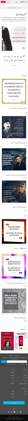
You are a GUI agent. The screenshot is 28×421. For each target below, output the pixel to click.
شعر (17, 7)
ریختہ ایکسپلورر (12, 383)
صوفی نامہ (25, 391)
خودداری (25, 139)
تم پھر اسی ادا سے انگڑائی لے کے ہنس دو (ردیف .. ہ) (17, 283)
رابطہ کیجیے (12, 378)
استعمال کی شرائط (13, 416)
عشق (14, 65)
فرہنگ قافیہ (25, 375)
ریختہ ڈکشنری (12, 394)
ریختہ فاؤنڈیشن (12, 372)
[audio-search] (2, 5)
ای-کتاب (9, 7)
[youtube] (14, 412)
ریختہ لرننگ (25, 394)
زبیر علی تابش (25, 177)
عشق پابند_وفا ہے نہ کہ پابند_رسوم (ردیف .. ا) (18, 108)
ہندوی (13, 391)
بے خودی (25, 244)
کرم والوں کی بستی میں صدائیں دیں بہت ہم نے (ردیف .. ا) (15, 175)
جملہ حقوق (10, 416)
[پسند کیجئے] (2, 52)
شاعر (19, 7)
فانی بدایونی (25, 145)
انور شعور (25, 251)
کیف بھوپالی (25, 320)
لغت (15, 7)
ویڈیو (12, 7)
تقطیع (26, 378)
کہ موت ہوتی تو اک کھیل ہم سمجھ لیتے (20, 207)
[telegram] (8, 412)
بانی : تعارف (12, 375)
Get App (3, 1)
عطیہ (26, 372)
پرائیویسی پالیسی (18, 364)
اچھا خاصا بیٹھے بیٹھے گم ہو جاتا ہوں (21, 248)
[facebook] (21, 412)
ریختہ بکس (12, 396)
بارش (25, 314)
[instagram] (11, 412)
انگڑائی (25, 279)
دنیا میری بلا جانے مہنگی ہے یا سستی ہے (19, 143)
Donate (8, 1)
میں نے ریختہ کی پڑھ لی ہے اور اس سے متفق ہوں (15, 364)
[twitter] (17, 412)
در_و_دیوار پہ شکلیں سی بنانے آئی (20, 318)
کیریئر (13, 380)
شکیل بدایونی (25, 286)
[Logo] (22, 2)
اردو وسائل (25, 380)
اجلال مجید (25, 210)
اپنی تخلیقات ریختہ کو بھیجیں (23, 383)
